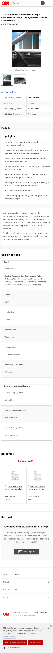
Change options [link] (8, 92)
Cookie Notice (9, 637)
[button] (11, 648)
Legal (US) (16, 612)
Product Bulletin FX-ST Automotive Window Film (36, 488)
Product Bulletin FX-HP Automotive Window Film (13, 488)
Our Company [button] (11, 574)
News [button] (6, 582)
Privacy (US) (26, 612)
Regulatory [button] (10, 590)
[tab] (25, 461)
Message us (29, 552)
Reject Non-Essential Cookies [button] (15, 642)
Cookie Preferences (40, 612)
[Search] (43, 3)
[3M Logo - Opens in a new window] (5, 3)
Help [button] (6, 597)
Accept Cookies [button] (35, 642)
